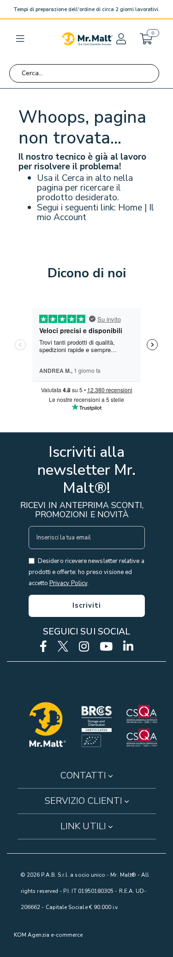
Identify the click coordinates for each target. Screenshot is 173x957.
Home (130, 207)
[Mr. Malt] (87, 38)
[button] (120, 38)
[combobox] (84, 73)
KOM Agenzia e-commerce (48, 935)
